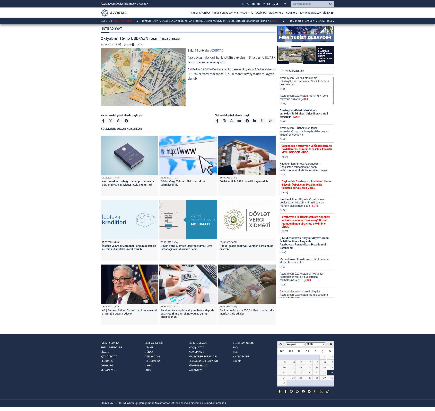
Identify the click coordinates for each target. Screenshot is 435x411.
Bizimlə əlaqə (198, 342)
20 (310, 372)
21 (317, 372)
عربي (275, 3)
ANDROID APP (241, 356)
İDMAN (149, 347)
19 (300, 372)
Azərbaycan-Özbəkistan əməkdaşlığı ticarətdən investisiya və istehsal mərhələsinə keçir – (301, 277)
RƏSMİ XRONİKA (200, 12)
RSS (235, 352)
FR (264, 3)
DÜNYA (149, 352)
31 (284, 383)
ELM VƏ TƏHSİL (154, 342)
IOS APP (237, 361)
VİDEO (326, 12)
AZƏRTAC (217, 50)
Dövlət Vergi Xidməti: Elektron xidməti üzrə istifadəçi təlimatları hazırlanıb (186, 247)
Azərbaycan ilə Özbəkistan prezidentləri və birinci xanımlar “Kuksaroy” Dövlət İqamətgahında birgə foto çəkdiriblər (306, 221)
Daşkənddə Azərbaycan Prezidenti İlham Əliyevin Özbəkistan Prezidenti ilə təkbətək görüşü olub (306, 185)
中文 (283, 3)
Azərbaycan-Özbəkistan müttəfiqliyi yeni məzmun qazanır (304, 97)
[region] (307, 187)
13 (310, 367)
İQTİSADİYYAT (259, 12)
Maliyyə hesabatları (203, 356)
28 (317, 377)
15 (324, 367)
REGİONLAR (107, 361)
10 (284, 367)
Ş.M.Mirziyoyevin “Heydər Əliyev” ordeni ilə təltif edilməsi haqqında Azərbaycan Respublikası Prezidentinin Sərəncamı (304, 243)
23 (331, 372)
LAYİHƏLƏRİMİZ (309, 12)
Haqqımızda (196, 347)
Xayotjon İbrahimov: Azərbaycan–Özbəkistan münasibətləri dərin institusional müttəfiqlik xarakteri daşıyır (304, 167)
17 (284, 372)
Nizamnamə (196, 352)
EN (253, 3)
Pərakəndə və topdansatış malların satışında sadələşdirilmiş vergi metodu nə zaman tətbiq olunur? (187, 313)
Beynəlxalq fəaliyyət (203, 361)
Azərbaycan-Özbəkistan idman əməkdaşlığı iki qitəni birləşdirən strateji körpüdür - (304, 113)
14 (317, 367)
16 (331, 367)
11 (293, 367)
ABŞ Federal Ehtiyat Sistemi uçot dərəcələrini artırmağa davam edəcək (129, 312)
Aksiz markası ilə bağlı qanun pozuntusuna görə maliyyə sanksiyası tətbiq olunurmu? (128, 183)
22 (324, 372)
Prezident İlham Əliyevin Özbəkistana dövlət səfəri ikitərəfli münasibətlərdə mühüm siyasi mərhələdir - (302, 202)
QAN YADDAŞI (153, 356)
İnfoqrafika (153, 361)
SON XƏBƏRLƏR (293, 71)
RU (248, 3)
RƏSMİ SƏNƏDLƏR (223, 12)
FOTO (148, 370)
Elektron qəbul (243, 342)
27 (310, 377)
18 (293, 372)
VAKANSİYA (195, 370)
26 (300, 377)
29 (324, 377)
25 (293, 377)
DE (258, 3)
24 (284, 377)
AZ (242, 3)
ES (268, 3)
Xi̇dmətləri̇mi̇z (198, 365)
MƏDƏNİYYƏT (276, 12)
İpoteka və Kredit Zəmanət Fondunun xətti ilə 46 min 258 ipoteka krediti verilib (129, 247)
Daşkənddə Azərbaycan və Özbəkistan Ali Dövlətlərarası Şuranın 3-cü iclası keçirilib (307, 149)
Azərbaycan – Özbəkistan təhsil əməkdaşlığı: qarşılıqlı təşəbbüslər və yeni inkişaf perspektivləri (304, 131)
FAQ (235, 347)
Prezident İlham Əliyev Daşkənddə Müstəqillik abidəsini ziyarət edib (315, 21)
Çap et (128, 44)
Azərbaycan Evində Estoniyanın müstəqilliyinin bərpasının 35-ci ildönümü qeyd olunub (304, 81)
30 (331, 377)
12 (300, 367)
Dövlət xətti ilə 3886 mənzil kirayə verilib (244, 181)
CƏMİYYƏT (292, 12)
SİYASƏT (242, 12)
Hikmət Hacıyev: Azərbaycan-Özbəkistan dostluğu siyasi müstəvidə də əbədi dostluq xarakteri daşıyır (190, 21)
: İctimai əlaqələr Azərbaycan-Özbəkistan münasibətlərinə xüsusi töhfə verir (304, 295)
